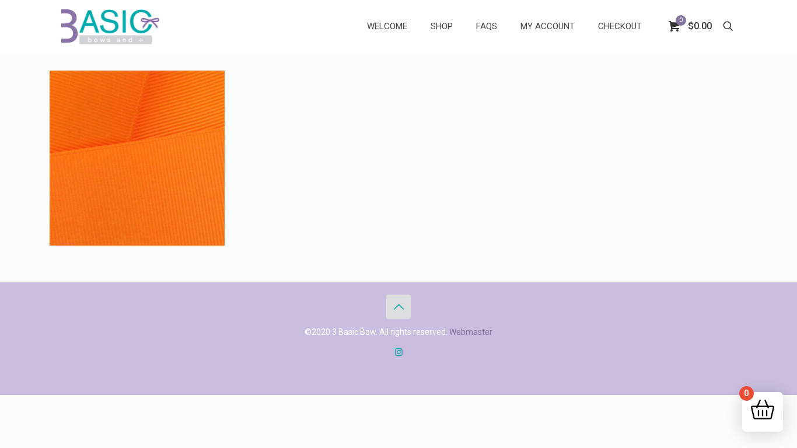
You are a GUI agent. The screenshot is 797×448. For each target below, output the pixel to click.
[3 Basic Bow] (110, 26)
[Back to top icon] (398, 307)
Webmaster (470, 332)
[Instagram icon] (398, 352)
